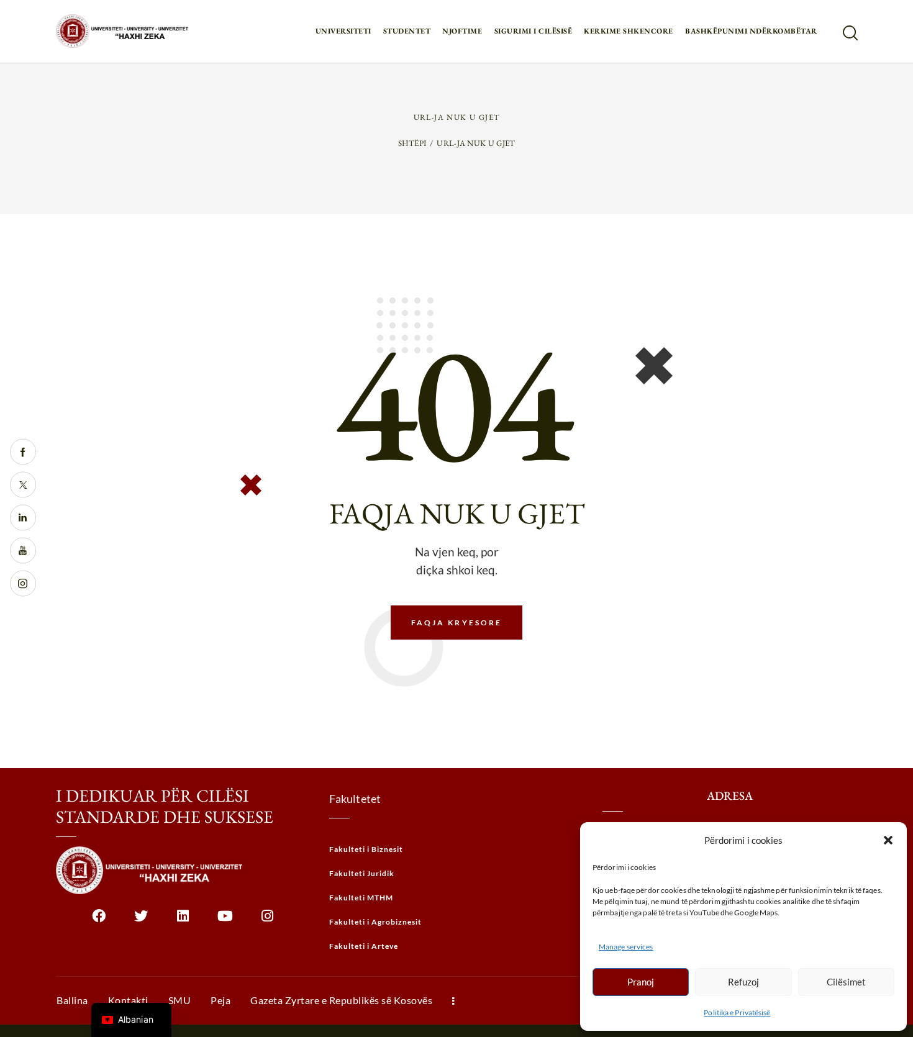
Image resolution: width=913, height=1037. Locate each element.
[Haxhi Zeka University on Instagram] (267, 921)
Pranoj (640, 981)
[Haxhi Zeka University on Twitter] (141, 921)
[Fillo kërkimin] (849, 33)
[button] (888, 840)
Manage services (626, 946)
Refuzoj (743, 981)
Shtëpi (412, 143)
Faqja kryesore (456, 622)
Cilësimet (846, 981)
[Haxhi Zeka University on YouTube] (225, 921)
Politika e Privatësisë (737, 1012)
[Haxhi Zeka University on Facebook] (98, 921)
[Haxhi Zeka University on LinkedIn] (183, 921)
